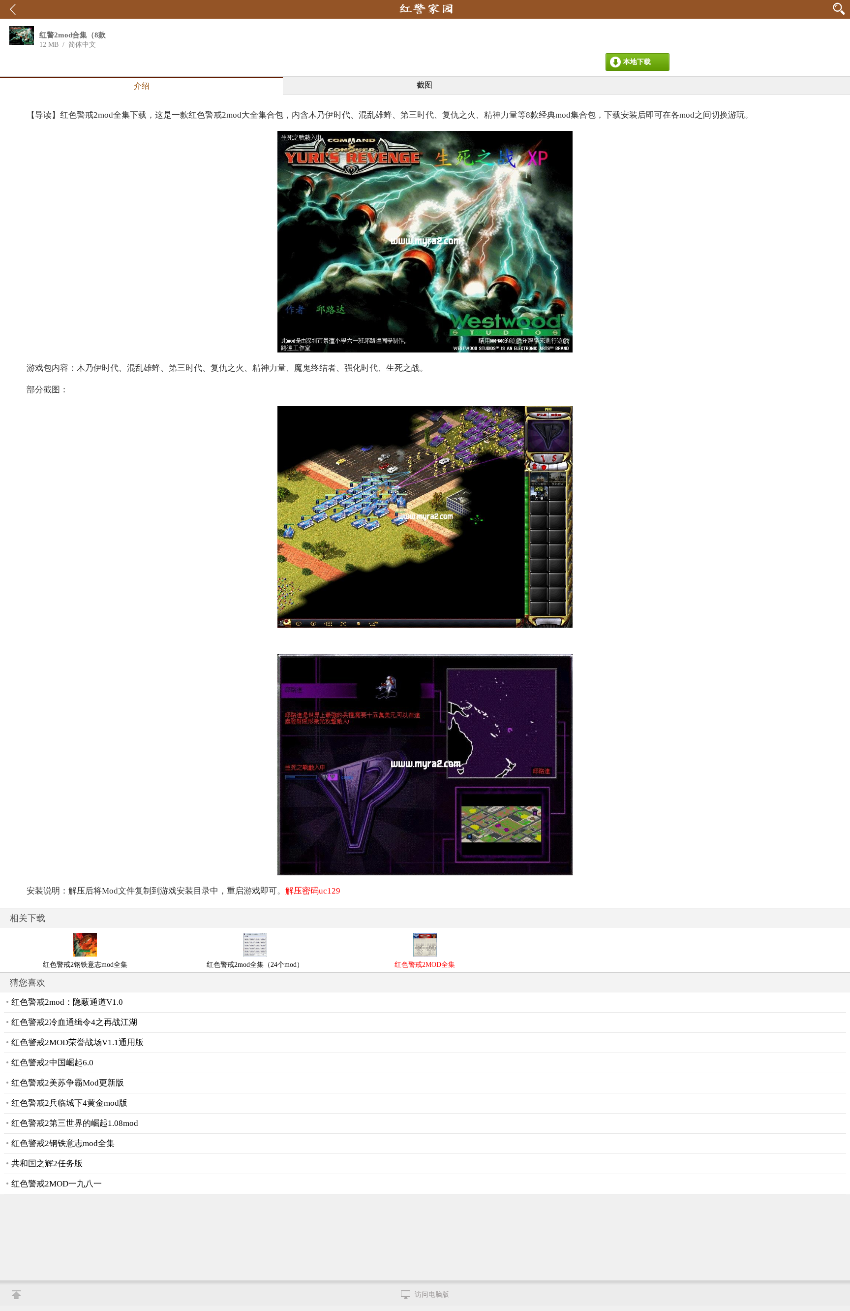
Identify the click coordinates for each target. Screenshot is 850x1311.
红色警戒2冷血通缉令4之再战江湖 (74, 1022)
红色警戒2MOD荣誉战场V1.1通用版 (77, 1042)
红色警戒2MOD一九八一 (56, 1183)
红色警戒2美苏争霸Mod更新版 (67, 1082)
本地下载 (637, 61)
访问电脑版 (432, 1294)
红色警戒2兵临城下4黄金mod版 (69, 1103)
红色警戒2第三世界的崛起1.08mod (74, 1123)
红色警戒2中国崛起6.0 (52, 1062)
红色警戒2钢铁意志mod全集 (63, 1143)
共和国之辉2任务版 (47, 1163)
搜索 (840, 9)
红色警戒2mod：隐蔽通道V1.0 (67, 1002)
